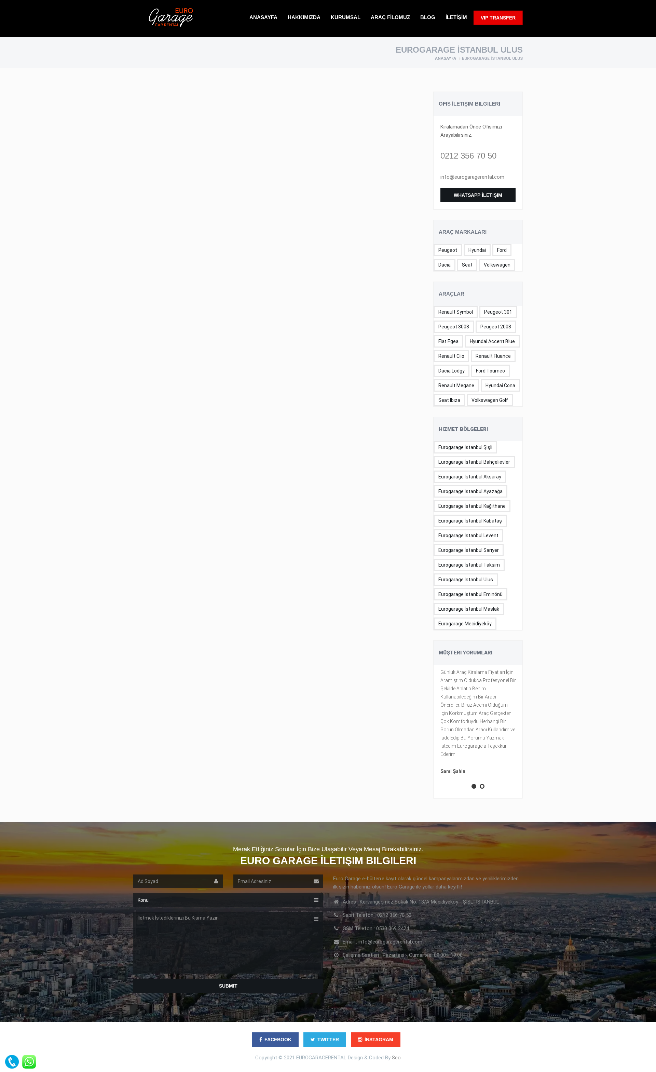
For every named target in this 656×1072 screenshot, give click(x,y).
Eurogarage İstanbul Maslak (468, 609)
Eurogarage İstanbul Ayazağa (470, 491)
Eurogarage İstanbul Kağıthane (472, 506)
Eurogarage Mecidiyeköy (465, 623)
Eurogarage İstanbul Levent (468, 535)
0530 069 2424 (392, 928)
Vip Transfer (498, 18)
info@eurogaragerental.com (472, 177)
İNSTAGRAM (379, 1039)
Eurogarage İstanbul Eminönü (470, 594)
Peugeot (447, 250)
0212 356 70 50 (468, 155)
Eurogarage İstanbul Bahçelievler (474, 462)
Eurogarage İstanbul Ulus (465, 579)
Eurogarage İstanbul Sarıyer (468, 550)
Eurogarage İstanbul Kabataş (470, 521)
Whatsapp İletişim (478, 195)
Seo (396, 1058)
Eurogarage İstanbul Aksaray (469, 476)
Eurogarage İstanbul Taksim (469, 565)
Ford (502, 250)
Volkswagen (497, 265)
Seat (467, 265)
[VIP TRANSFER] (498, 30)
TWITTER (328, 1039)
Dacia (444, 265)
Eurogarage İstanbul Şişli (465, 447)
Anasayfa (445, 58)
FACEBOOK (277, 1039)
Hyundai (477, 250)
